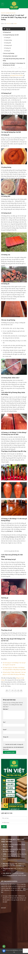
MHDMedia (15, 950)
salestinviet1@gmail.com (13, 858)
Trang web (5, 736)
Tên (4, 722)
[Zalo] (4, 951)
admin (15, 23)
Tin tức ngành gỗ (6, 12)
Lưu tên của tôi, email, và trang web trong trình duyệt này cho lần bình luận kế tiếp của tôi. (13, 747)
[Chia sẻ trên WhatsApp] (7, 691)
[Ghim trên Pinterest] (18, 691)
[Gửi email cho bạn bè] (15, 691)
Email (5, 729)
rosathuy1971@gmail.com (10, 860)
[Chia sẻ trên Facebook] (9, 691)
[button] (2, 4)
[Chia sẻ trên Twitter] (12, 691)
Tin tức (13, 12)
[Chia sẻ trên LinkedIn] (21, 691)
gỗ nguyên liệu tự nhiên (16, 75)
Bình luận (6, 709)
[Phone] (4, 946)
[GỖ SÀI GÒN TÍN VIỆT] (14, 5)
